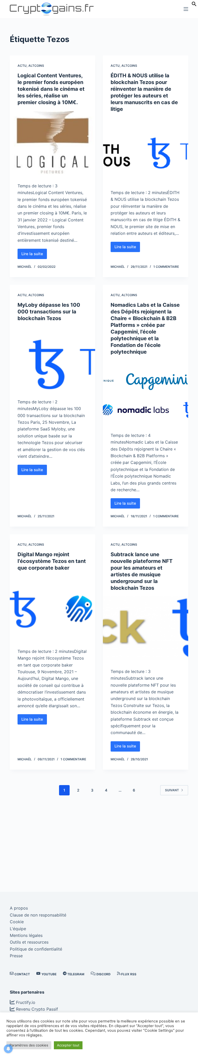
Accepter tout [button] (68, 1045)
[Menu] (186, 9)
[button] (194, 4)
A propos (19, 908)
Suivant (172, 790)
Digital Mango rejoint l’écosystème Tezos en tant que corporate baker (52, 561)
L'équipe (18, 928)
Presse (16, 955)
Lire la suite (34, 255)
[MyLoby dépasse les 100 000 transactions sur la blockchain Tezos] (52, 359)
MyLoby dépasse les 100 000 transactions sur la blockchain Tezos (49, 311)
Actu (22, 66)
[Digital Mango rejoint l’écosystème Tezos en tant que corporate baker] (52, 608)
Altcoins (36, 66)
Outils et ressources (29, 942)
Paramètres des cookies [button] (29, 1045)
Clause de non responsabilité (38, 915)
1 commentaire (166, 267)
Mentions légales (26, 935)
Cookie (17, 921)
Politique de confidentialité (36, 949)
